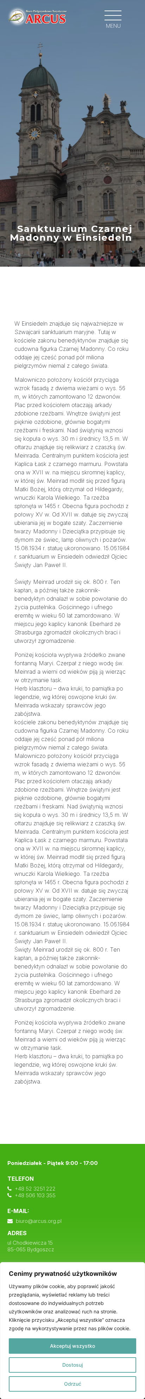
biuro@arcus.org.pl (39, 1221)
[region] (72, 1330)
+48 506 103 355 (35, 1195)
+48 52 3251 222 (35, 1188)
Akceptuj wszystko (72, 1346)
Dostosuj (72, 1365)
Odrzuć (72, 1384)
